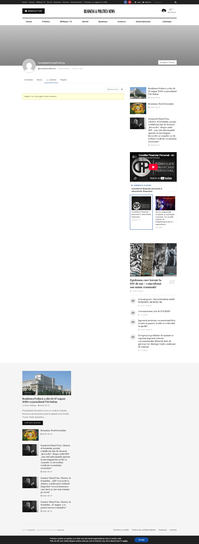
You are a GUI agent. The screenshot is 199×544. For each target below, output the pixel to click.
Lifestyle (87, 2)
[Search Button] (175, 2)
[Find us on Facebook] (125, 2)
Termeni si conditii (121, 530)
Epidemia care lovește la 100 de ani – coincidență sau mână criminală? (145, 284)
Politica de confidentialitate (144, 530)
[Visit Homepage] (99, 11)
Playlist (63, 80)
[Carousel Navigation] (173, 191)
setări (125, 541)
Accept (141, 539)
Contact (173, 530)
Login (138, 2)
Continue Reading (34, 422)
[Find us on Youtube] (129, 2)
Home (24, 2)
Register (147, 2)
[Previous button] (171, 191)
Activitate (28, 80)
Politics (32, 2)
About (39, 80)
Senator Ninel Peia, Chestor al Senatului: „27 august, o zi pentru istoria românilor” (56, 505)
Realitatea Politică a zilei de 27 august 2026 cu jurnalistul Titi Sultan (162, 91)
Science (66, 2)
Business (57, 2)
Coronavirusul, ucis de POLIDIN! (154, 311)
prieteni (51, 80)
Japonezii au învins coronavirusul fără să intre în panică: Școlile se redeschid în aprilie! (156, 323)
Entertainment (76, 2)
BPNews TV (40, 2)
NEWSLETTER (34, 11)
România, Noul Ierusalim (161, 104)
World (49, 2)
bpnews (31, 530)
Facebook (163, 530)
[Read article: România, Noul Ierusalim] (138, 108)
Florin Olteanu (30, 405)
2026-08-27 (44, 405)
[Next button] (175, 191)
